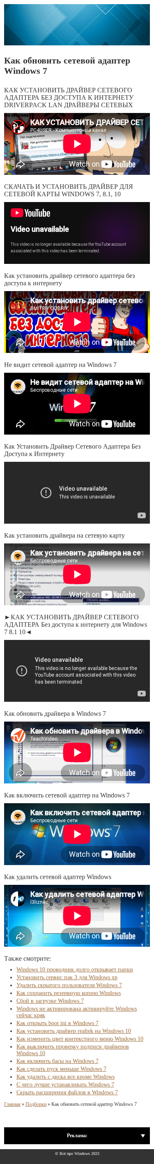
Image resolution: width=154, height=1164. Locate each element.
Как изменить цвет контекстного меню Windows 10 (79, 1039)
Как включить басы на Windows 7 (57, 1061)
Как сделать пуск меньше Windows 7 (61, 1069)
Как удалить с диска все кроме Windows (65, 1077)
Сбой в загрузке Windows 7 (50, 1001)
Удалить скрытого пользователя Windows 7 (69, 985)
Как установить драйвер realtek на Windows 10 (73, 1031)
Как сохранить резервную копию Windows (68, 993)
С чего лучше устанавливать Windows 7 (65, 1085)
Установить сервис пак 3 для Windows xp (66, 977)
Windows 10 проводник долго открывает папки (74, 969)
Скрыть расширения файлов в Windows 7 (67, 1092)
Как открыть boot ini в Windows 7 (57, 1023)
